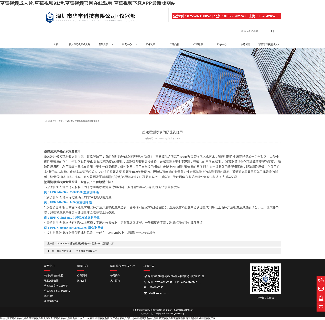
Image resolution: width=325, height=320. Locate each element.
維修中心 (221, 44)
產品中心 (49, 265)
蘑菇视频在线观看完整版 (172, 318)
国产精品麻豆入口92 (121, 318)
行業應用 (198, 44)
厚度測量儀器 (51, 280)
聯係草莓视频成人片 (269, 44)
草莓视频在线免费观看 (41, 318)
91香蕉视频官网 (206, 318)
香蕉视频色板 (102, 318)
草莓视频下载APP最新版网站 (58, 290)
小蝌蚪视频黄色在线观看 (145, 318)
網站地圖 (4, 318)
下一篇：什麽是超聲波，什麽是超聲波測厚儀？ (72, 251)
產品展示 (103, 44)
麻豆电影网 (192, 318)
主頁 (60, 121)
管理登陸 (165, 313)
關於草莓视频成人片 (79, 44)
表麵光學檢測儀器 (53, 275)
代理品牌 (174, 44)
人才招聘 (115, 280)
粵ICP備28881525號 (183, 310)
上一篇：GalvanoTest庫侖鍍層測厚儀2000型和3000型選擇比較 (80, 243)
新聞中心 (127, 44)
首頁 (55, 44)
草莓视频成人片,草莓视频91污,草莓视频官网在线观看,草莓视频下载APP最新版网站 (88, 3)
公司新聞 (82, 275)
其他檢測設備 (51, 301)
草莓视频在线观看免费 (65, 318)
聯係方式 (149, 265)
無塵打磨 (48, 295)
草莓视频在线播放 (18, 318)
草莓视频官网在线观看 (56, 285)
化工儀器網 (156, 313)
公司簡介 (115, 275)
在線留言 (245, 44)
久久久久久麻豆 (86, 318)
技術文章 (150, 44)
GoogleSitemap (177, 313)
